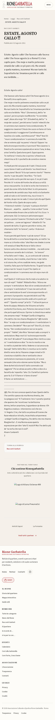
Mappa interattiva (9, 597)
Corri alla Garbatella (9, 651)
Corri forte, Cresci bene (11, 655)
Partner (12, 572)
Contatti (21, 572)
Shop (10, 580)
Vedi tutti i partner (26, 535)
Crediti (4, 696)
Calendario (6, 646)
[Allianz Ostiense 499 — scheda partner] (27, 487)
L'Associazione (7, 667)
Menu (49, 5)
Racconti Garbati (23, 19)
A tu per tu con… (8, 635)
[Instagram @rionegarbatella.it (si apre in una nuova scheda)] (30, 571)
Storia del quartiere (9, 593)
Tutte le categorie (9, 613)
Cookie (4, 691)
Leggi (13, 19)
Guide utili (6, 602)
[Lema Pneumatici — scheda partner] (27, 507)
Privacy (5, 687)
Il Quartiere (6, 626)
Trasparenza (7, 671)
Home (6, 19)
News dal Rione (8, 618)
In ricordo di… (7, 631)
